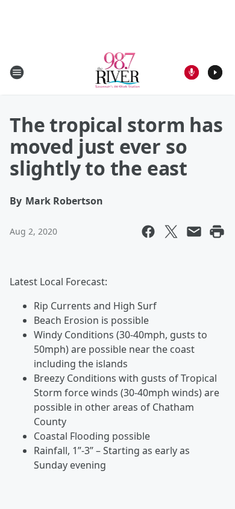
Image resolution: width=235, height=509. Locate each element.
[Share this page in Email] (194, 231)
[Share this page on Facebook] (148, 231)
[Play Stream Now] (215, 72)
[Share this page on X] (171, 231)
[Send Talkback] (191, 72)
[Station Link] (117, 72)
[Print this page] (216, 231)
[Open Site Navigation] (17, 72)
